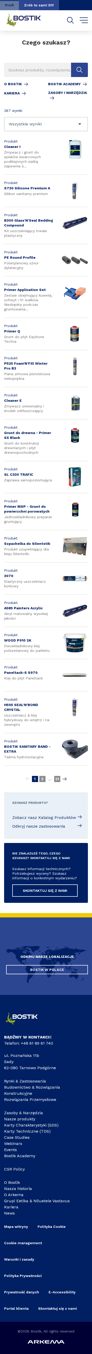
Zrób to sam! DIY (39, 5)
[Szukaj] (70, 20)
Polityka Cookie (52, 1227)
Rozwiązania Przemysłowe (30, 1099)
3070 (8, 576)
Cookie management (23, 1243)
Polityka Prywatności (23, 1276)
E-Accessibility (62, 1292)
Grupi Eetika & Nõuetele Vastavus (37, 1200)
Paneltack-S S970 (21, 672)
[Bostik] (25, 1025)
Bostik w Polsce (47, 970)
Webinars (13, 1143)
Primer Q (12, 331)
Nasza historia (18, 1188)
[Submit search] (79, 70)
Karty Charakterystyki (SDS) (31, 1125)
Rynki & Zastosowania (25, 1081)
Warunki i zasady (19, 1259)
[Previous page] (28, 779)
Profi (9, 5)
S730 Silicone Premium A (27, 188)
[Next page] (65, 779)
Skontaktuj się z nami (57, 1308)
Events (10, 1149)
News (9, 1213)
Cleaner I (12, 147)
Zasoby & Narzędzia (23, 1112)
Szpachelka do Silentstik (27, 543)
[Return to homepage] (27, 20)
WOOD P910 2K (17, 640)
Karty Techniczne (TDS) (27, 1131)
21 (57, 778)
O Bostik (13, 84)
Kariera (12, 93)
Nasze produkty (19, 1119)
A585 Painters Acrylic (23, 608)
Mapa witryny (16, 1227)
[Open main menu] (84, 20)
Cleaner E (13, 400)
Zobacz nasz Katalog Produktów (44, 817)
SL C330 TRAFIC (18, 474)
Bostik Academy (64, 84)
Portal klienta (16, 1308)
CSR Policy (14, 1169)
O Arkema (14, 1194)
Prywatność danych (21, 1292)
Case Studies (17, 1137)
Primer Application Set (25, 290)
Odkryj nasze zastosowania (38, 826)
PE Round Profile (20, 257)
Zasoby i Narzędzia (67, 93)
